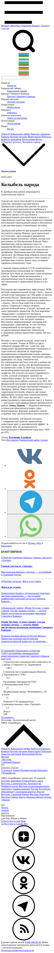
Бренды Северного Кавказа (21, 96)
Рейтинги (12, 112)
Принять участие (10, 767)
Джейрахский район (29, 440)
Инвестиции (13, 107)
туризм (44, 440)
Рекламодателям (28, 770)
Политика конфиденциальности (17, 950)
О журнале (6, 770)
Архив (16, 770)
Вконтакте (6, 546)
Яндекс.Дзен (34, 543)
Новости (11, 85)
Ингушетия (12, 440)
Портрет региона (16, 102)
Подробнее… (8, 717)
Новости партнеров (17, 118)
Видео (10, 129)
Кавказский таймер (17, 91)
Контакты (43, 770)
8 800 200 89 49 (33, 942)
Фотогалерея (13, 123)
